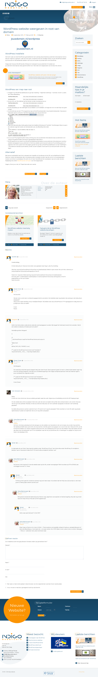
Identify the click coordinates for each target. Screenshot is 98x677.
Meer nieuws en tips (83, 663)
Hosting (79, 58)
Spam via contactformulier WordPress (86, 658)
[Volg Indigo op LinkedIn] (6, 13)
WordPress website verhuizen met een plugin (42, 75)
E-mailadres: (78, 102)
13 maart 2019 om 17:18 (23, 319)
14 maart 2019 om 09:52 (28, 360)
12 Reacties (40, 35)
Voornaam (78, 95)
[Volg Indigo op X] (3, 13)
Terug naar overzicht (13, 207)
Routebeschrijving (8, 656)
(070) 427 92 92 (13, 650)
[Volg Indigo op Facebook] (8, 13)
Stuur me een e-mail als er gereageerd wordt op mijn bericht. (23, 587)
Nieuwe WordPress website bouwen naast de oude (82, 131)
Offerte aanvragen (77, 7)
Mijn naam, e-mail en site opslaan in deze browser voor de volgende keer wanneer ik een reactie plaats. (34, 584)
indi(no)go (80, 63)
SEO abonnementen (34, 650)
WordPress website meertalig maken (19, 229)
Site (6, 577)
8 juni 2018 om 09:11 (22, 443)
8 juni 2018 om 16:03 (35, 491)
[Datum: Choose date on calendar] (54, 610)
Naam (7, 562)
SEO (78, 70)
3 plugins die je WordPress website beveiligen (50, 229)
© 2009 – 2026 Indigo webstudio (8, 671)
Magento (79, 68)
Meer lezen (59, 83)
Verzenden (40, 615)
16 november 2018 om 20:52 (28, 391)
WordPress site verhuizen (24, 160)
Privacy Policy (81, 671)
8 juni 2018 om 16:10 (34, 507)
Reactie (7, 545)
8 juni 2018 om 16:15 (36, 521)
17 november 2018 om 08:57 (32, 419)
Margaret (14, 319)
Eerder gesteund (57, 651)
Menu (90, 7)
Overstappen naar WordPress (37, 637)
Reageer (43, 174)
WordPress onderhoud (35, 645)
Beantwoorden (78, 257)
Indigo (79, 65)
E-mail (7, 569)
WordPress (80, 77)
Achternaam (86, 95)
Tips (78, 72)
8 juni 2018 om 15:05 (30, 475)
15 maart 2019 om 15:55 (23, 256)
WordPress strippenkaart (35, 647)
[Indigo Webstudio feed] (5, 13)
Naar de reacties (30, 174)
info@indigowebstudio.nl (10, 654)
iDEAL (78, 60)
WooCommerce (81, 75)
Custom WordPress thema (36, 642)
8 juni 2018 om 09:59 (31, 459)
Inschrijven (82, 108)
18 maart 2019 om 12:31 (28, 289)
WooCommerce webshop (35, 640)
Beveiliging (80, 56)
